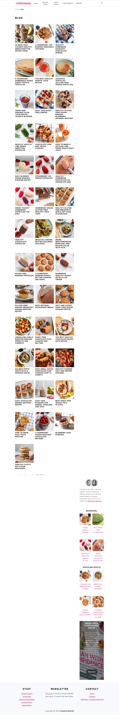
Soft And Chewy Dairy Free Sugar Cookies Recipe (64, 307)
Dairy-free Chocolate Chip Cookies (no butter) (43, 340)
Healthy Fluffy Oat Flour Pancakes (23, 466)
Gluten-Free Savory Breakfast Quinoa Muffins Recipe (24, 308)
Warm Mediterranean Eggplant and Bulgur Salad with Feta (63, 244)
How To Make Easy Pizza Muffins (21, 435)
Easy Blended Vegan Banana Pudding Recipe (23, 178)
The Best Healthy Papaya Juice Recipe (44, 81)
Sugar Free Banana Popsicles (24, 275)
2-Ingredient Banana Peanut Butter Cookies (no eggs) (43, 276)
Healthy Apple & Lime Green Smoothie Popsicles (23, 147)
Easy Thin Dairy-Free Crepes (43, 111)
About (92, 693)
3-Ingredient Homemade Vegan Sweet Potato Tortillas (24, 82)
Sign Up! (49, 693)
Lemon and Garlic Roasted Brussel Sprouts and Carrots (24, 340)
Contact (92, 696)
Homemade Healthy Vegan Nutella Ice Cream (63, 276)
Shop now (91, 672)
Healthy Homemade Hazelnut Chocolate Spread (61, 49)
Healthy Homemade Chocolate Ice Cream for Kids (63, 179)
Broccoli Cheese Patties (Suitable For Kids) (44, 242)
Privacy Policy (26, 693)
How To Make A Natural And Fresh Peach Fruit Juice (64, 147)
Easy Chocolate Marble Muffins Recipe (23, 403)
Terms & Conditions (27, 699)
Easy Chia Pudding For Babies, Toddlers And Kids (44, 404)
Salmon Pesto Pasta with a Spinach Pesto (22, 371)
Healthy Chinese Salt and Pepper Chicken (63, 371)
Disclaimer (27, 696)
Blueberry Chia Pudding (63, 434)
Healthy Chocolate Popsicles (20, 242)
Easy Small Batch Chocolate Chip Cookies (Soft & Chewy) (44, 372)
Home (35, 3)
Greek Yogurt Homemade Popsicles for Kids (22, 211)
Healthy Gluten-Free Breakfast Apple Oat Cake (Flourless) (64, 211)
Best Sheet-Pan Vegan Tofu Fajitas (63, 403)
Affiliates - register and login (92, 699)
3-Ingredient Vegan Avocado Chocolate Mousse (43, 436)
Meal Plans (56, 3)
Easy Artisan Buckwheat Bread (44, 306)
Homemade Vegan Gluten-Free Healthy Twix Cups (44, 211)
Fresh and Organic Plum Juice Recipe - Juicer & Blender (23, 113)
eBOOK (79, 3)
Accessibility (27, 705)
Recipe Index (45, 3)
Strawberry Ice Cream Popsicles (44, 177)
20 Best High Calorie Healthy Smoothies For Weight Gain (23, 48)
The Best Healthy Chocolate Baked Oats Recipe (64, 339)
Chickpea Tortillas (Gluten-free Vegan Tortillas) (64, 82)
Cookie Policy (26, 702)
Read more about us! (95, 501)
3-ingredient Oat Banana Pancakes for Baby (44, 47)
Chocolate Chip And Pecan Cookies (43, 146)
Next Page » (40, 474)
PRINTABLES (68, 3)
